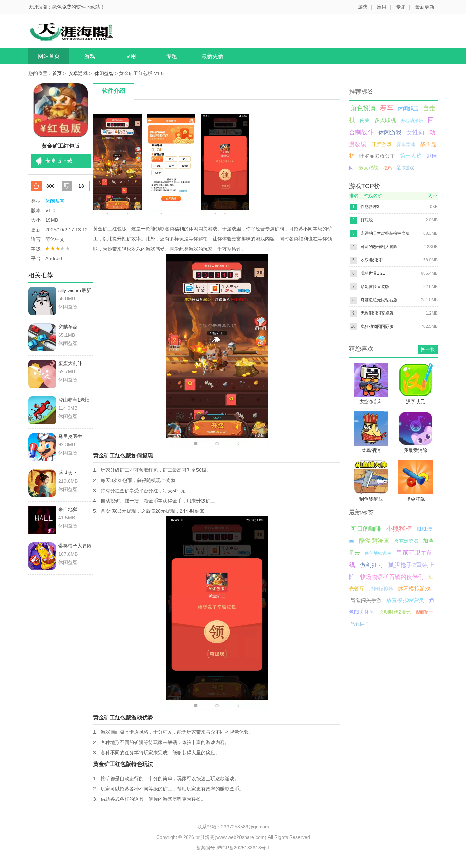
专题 (401, 7)
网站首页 (49, 56)
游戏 (362, 7)
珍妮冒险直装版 (375, 286)
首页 (57, 73)
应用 (382, 7)
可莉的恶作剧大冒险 (379, 246)
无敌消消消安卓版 (377, 313)
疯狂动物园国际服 (377, 326)
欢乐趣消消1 (372, 260)
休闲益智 (104, 73)
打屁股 (367, 220)
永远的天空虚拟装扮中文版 (385, 233)
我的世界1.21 (373, 273)
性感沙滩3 (370, 206)
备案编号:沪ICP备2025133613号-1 (233, 847)
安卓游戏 (78, 73)
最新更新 (424, 7)
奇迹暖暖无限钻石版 (379, 299)
